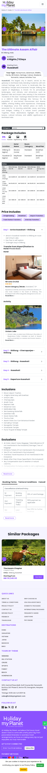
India (10, 10)
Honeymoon (7, 676)
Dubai (4, 630)
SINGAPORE (6, 633)
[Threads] (3, 707)
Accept (40, 765)
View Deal (38, 577)
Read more (7, 474)
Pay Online (28, 620)
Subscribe (30, 748)
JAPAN (4, 640)
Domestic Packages (32, 606)
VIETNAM (5, 636)
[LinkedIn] (6, 707)
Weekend (5, 656)
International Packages (34, 609)
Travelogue (6, 620)
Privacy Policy (8, 606)
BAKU (3, 646)
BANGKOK (5, 643)
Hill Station (7, 659)
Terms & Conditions (10, 602)
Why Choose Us (30, 599)
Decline (23, 769)
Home (4, 10)
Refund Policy (7, 613)
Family (4, 669)
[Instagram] (12, 707)
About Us (5, 599)
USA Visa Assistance (32, 602)
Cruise (4, 662)
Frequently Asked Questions (31, 615)
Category (6, 128)
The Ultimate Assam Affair (23, 10)
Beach (4, 672)
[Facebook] (16, 707)
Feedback (5, 617)
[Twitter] (9, 707)
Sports (5, 666)
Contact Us (7, 609)
